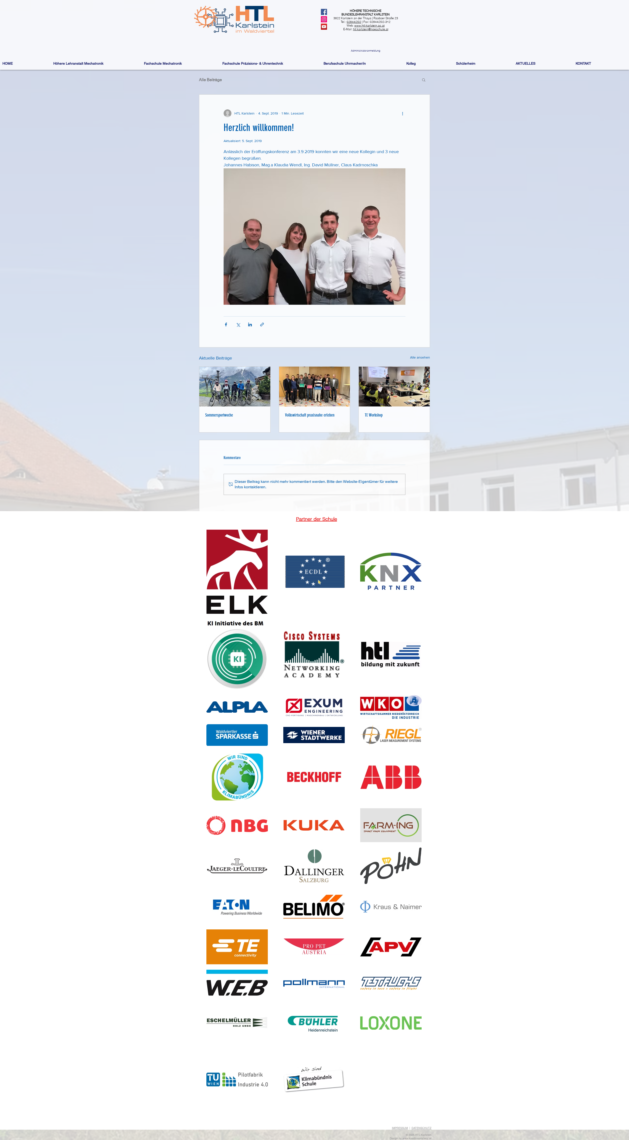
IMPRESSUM (400, 1128)
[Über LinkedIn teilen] (250, 324)
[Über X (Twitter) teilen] (238, 324)
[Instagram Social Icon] (324, 19)
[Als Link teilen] (262, 324)
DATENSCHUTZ (421, 1128)
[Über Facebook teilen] (226, 324)
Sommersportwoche (219, 415)
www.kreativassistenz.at (416, 1138)
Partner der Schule (316, 519)
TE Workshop (374, 415)
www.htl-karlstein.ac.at (369, 25)
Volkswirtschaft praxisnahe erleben (309, 415)
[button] (423, 80)
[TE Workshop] (394, 386)
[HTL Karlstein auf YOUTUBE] (324, 27)
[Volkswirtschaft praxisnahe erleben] (314, 386)
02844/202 (354, 22)
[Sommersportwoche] (234, 386)
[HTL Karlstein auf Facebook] (324, 12)
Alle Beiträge (210, 79)
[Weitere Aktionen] (402, 113)
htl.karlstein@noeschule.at (370, 29)
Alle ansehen (420, 357)
